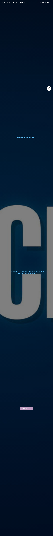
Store (3, 2)
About (8, 2)
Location (15, 2)
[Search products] (49, 88)
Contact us (22, 2)
